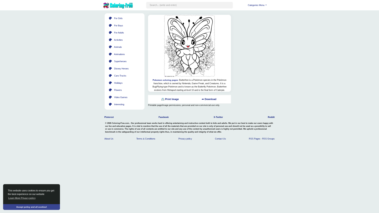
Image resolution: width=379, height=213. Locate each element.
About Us (108, 138)
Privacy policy (185, 138)
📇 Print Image (170, 99)
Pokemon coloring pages (165, 80)
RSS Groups (268, 138)
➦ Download (209, 99)
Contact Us (220, 138)
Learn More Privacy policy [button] (22, 198)
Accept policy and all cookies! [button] (31, 207)
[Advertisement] (258, 54)
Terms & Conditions (145, 138)
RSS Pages (254, 138)
